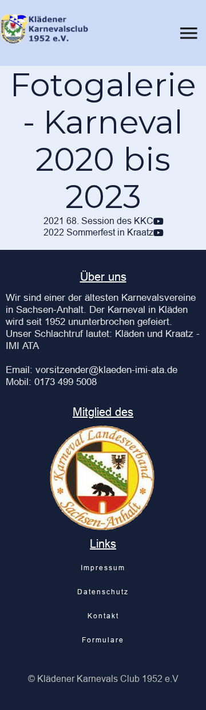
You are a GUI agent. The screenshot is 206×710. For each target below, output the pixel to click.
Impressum (103, 567)
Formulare (103, 640)
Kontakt (103, 615)
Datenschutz (103, 591)
